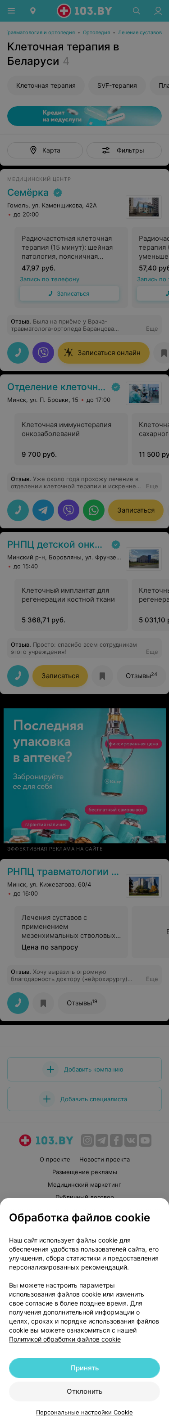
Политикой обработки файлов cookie (65, 1339)
